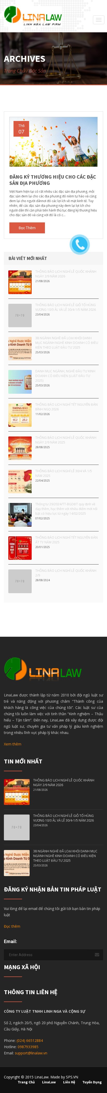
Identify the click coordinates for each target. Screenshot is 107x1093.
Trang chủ (14, 71)
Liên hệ (69, 1082)
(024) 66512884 (30, 1040)
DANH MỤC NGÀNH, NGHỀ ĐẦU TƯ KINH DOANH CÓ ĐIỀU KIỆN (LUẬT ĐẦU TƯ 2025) (65, 376)
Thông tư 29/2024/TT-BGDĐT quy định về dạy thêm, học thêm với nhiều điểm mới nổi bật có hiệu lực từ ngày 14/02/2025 (66, 509)
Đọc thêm (27, 228)
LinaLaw (49, 1082)
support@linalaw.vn (31, 1053)
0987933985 (28, 1046)
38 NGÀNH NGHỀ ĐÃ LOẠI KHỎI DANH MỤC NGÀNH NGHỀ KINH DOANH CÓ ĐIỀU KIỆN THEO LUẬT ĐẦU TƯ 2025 (66, 343)
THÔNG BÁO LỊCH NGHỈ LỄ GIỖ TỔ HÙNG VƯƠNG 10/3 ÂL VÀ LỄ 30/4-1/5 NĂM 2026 (65, 307)
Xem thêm (12, 744)
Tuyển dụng (92, 1082)
